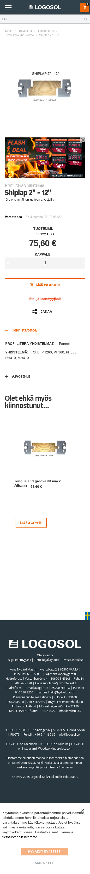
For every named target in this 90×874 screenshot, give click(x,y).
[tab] (45, 330)
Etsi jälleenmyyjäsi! (45, 299)
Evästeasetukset (73, 660)
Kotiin (8, 31)
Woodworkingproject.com (55, 748)
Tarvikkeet (25, 31)
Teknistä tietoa (24, 330)
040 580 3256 (24, 692)
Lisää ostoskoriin (31, 523)
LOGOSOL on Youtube (54, 744)
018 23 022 (48, 711)
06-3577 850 (33, 674)
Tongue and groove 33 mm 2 (37, 481)
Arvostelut (21, 376)
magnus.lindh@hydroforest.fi (55, 692)
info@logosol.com (70, 734)
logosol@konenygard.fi (60, 674)
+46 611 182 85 (45, 734)
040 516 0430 (36, 702)
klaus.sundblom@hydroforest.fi (56, 683)
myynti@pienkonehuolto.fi (65, 702)
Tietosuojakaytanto (47, 660)
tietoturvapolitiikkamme (19, 837)
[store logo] (45, 7)
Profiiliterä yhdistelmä (20, 35)
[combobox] (45, 19)
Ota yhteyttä (45, 655)
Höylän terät (46, 31)
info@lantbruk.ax (70, 711)
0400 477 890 (23, 683)
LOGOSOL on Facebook (21, 744)
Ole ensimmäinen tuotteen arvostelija (30, 199)
